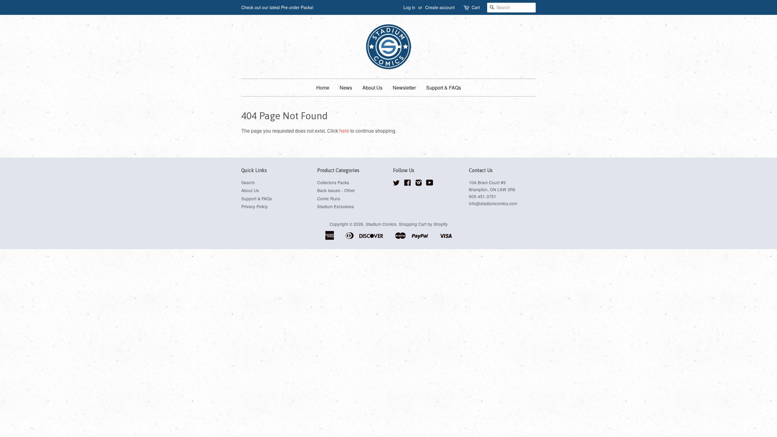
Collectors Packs (333, 182)
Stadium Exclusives (335, 206)
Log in (409, 7)
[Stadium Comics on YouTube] (429, 184)
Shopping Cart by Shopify (423, 224)
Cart (476, 7)
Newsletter (404, 87)
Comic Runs (328, 198)
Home (322, 87)
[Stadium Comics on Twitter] (396, 184)
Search (248, 182)
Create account (440, 7)
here (344, 130)
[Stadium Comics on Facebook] (407, 184)
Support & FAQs (443, 87)
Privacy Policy (254, 206)
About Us (372, 87)
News (346, 87)
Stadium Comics (381, 224)
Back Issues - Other (336, 190)
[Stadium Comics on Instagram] (418, 184)
